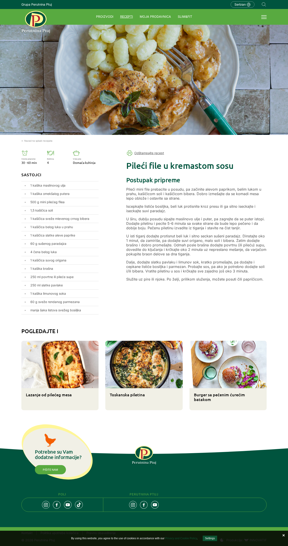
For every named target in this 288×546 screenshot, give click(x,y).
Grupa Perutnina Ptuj (36, 4)
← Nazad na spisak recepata (36, 140)
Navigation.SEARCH (264, 4)
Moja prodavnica (155, 16)
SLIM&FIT (185, 16)
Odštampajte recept (149, 153)
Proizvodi (104, 16)
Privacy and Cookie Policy (181, 538)
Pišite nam (50, 469)
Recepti (126, 16)
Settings (210, 538)
